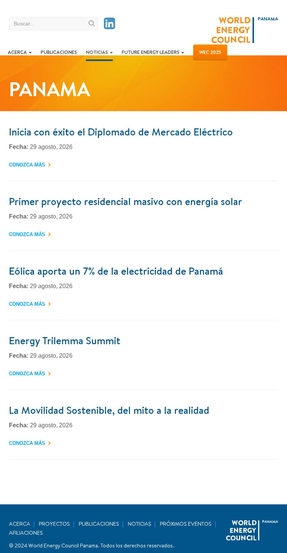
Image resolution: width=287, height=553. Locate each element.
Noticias (97, 52)
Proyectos (54, 524)
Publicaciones (59, 52)
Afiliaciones (26, 533)
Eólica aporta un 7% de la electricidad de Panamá (116, 271)
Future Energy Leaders (151, 52)
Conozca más (27, 165)
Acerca (18, 52)
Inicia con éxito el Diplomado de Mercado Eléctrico (121, 132)
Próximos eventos (186, 524)
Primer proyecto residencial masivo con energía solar (125, 201)
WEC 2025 (210, 52)
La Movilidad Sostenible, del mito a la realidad (109, 410)
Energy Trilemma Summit (64, 340)
